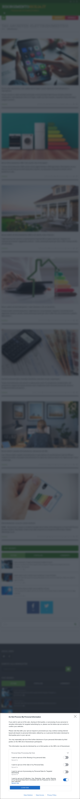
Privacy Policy (51, 795)
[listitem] (40, 753)
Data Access (40, 795)
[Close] (76, 717)
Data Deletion (28, 795)
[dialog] (40, 756)
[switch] (66, 757)
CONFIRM (25, 787)
